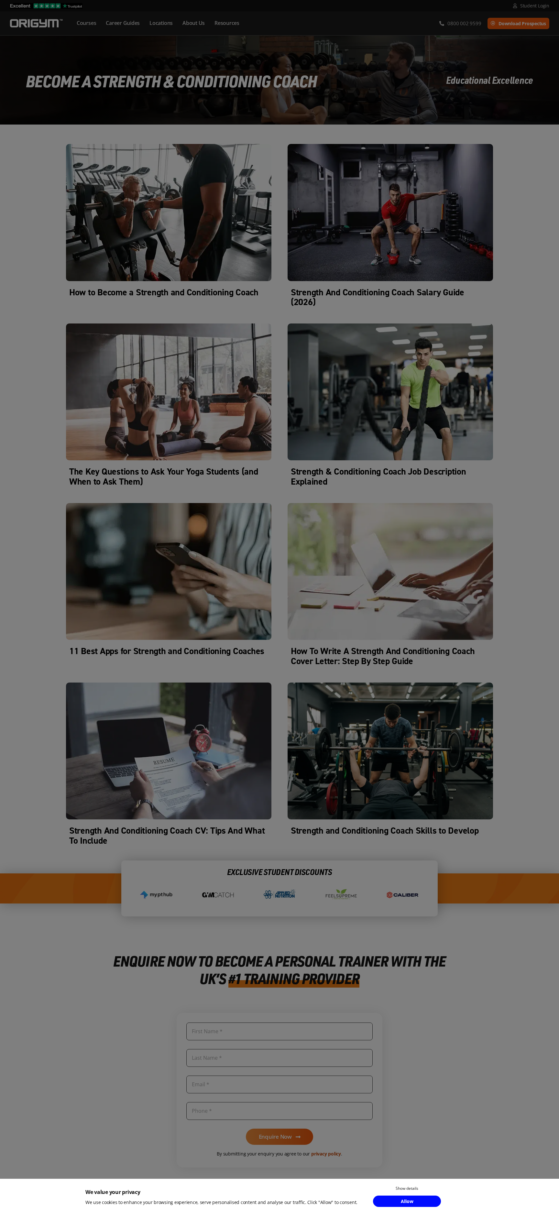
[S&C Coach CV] (168, 685)
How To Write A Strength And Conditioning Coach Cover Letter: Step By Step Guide (383, 656)
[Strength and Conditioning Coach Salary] (390, 146)
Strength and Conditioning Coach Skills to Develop (385, 831)
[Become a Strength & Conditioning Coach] (168, 146)
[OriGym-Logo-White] (36, 20)
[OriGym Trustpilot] (46, 5)
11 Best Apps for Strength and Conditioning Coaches (166, 651)
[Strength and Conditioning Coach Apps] (168, 505)
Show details (407, 1188)
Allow (407, 1201)
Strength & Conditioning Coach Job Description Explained (378, 476)
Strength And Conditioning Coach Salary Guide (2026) (377, 297)
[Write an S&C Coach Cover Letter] (390, 505)
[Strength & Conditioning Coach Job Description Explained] (390, 326)
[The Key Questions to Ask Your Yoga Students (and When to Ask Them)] (168, 326)
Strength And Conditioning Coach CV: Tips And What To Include (167, 836)
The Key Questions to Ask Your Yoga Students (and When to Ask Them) (163, 476)
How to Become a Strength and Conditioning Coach (163, 292)
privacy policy (326, 1154)
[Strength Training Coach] (390, 685)
